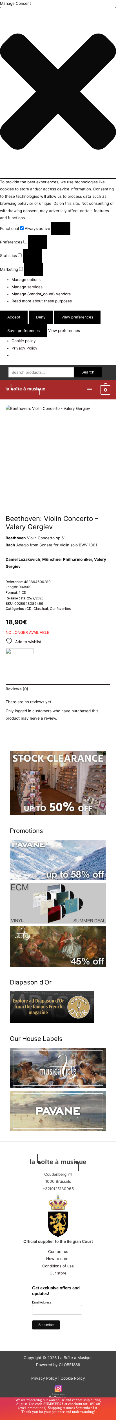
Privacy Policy (24, 348)
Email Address (42, 1302)
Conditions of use (58, 1266)
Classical (41, 608)
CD (29, 608)
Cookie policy (24, 340)
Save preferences (23, 330)
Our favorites (60, 608)
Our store (58, 1273)
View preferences (77, 317)
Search (87, 372)
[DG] (20, 658)
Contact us (58, 1251)
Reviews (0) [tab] (17, 689)
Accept (13, 317)
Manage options (26, 279)
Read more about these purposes (42, 301)
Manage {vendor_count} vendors (41, 294)
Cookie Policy (73, 1378)
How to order (58, 1258)
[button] (58, 93)
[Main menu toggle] (89, 389)
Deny (41, 317)
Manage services (27, 287)
